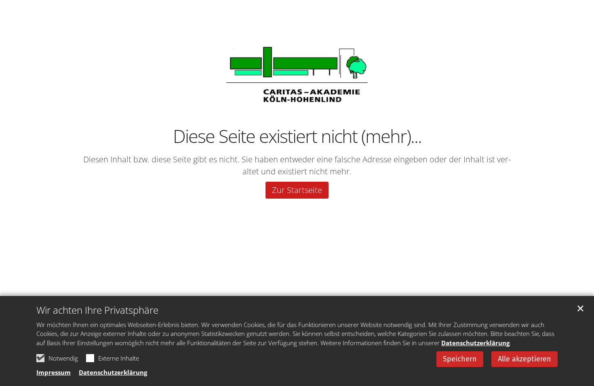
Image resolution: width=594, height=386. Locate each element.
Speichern (460, 359)
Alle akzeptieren (524, 359)
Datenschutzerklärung (475, 343)
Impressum (53, 372)
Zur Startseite (297, 190)
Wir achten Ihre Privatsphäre (97, 310)
